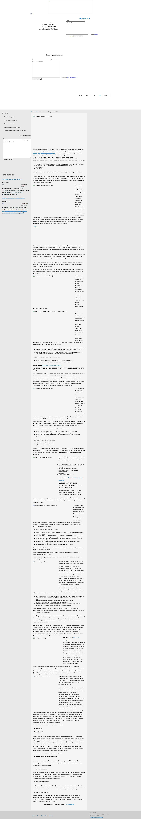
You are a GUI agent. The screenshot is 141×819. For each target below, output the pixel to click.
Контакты (106, 95)
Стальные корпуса (9, 117)
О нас (87, 95)
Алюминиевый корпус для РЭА (12, 179)
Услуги (93, 95)
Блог (100, 95)
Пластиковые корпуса (10, 120)
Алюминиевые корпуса (10, 123)
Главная (80, 95)
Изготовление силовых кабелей (13, 127)
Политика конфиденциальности (96, 817)
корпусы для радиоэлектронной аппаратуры (44, 153)
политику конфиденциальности (72, 77)
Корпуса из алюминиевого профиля (13, 198)
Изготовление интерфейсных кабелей (15, 130)
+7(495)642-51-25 (70, 804)
